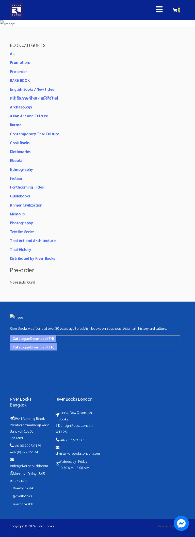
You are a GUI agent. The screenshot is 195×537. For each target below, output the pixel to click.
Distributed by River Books (32, 258)
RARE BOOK (20, 80)
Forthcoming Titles (27, 186)
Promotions (20, 62)
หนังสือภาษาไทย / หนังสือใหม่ (34, 98)
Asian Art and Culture (29, 115)
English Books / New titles (32, 89)
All (12, 53)
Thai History (20, 249)
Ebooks (16, 160)
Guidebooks (20, 195)
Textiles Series (22, 231)
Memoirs (17, 213)
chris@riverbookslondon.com (78, 453)
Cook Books (19, 142)
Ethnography (21, 169)
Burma (16, 124)
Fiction (16, 178)
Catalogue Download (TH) (33, 347)
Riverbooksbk (23, 488)
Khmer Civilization (26, 204)
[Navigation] (159, 10)
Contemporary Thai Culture (34, 133)
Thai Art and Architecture (33, 240)
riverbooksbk (23, 504)
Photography (21, 222)
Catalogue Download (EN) (33, 338)
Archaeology (21, 106)
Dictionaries (20, 151)
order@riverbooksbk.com (29, 465)
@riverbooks (22, 495)
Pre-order (18, 71)
